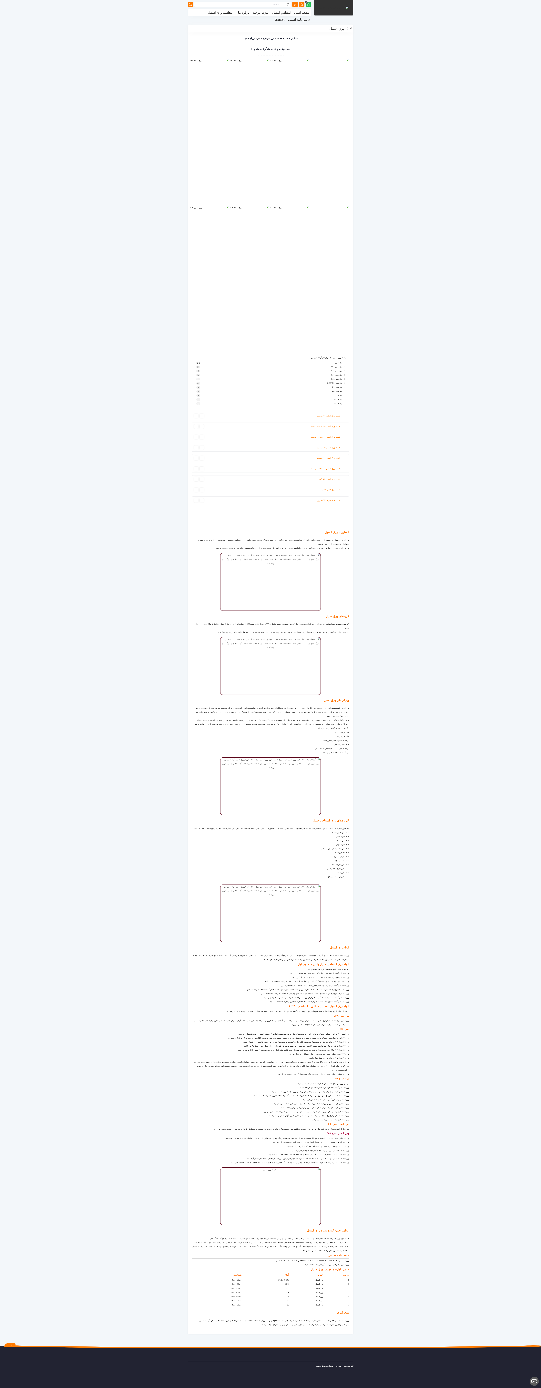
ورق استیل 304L (336, 367)
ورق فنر (339, 395)
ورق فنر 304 (338, 404)
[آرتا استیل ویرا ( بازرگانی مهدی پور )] (333, 7)
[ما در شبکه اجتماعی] (295, 4)
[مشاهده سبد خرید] (308, 4)
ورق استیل (338, 363)
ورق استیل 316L (336, 379)
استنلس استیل (314, 540)
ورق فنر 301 (338, 399)
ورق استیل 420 (337, 387)
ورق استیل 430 (337, 391)
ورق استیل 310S (336, 375)
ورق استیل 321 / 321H (334, 383)
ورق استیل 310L (336, 371)
